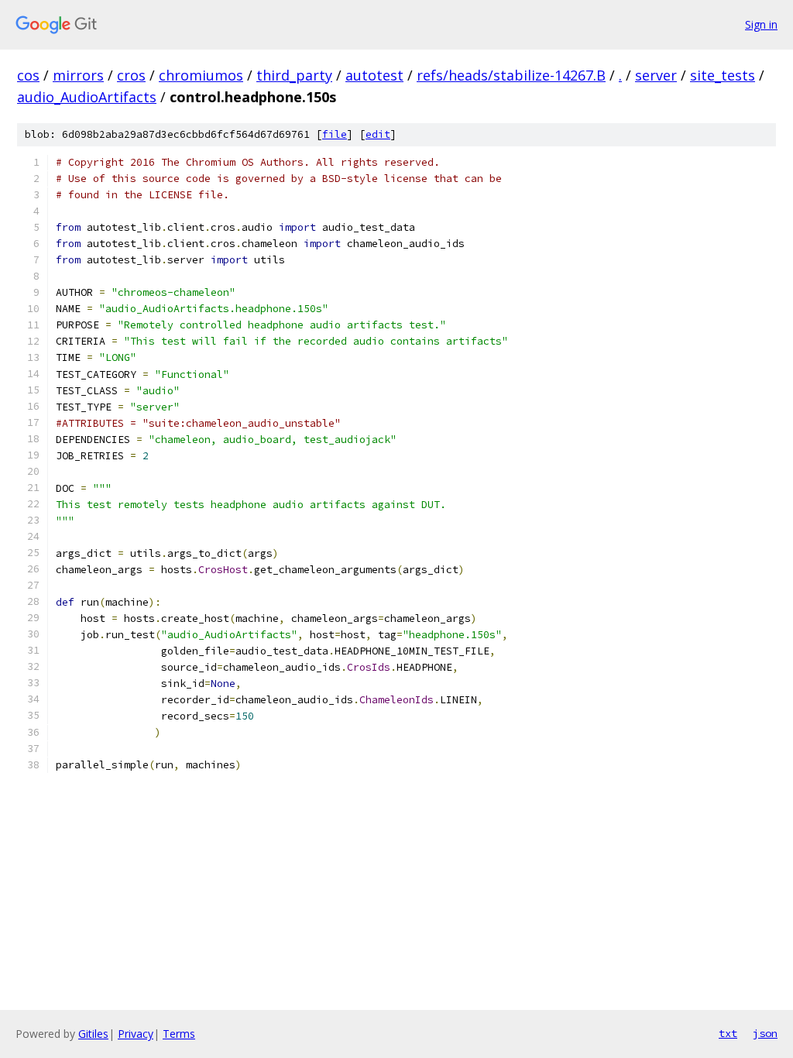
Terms (179, 1033)
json (765, 1033)
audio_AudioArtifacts (86, 97)
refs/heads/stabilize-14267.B (511, 75)
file (334, 134)
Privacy (135, 1033)
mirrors (78, 75)
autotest (374, 75)
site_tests (722, 75)
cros (131, 75)
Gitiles (93, 1033)
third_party (294, 75)
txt (728, 1033)
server (656, 75)
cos (28, 75)
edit (378, 134)
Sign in (761, 24)
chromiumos (201, 75)
